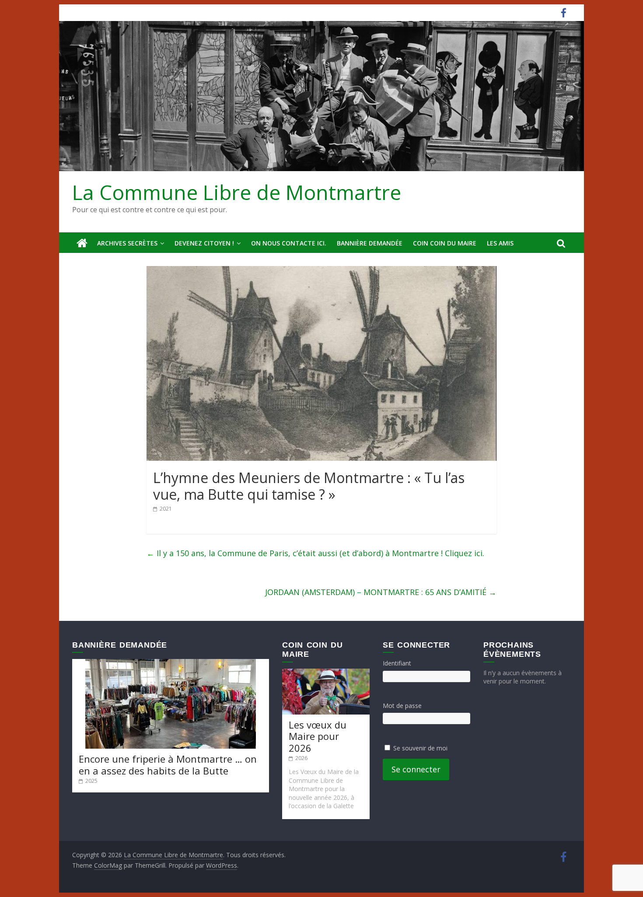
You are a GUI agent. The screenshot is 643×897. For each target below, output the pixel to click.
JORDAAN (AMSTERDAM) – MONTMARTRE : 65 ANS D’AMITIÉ (380, 592)
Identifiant (397, 663)
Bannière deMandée (369, 243)
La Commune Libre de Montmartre (236, 192)
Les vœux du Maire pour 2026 (317, 736)
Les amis (500, 243)
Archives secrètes (127, 243)
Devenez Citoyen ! (204, 243)
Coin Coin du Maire (444, 243)
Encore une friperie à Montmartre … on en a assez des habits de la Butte (168, 764)
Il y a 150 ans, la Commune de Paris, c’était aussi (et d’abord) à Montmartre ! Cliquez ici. (315, 553)
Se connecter (415, 769)
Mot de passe (402, 705)
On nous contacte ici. (288, 243)
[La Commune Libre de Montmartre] (82, 243)
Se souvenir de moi (420, 748)
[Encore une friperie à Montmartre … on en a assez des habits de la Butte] (170, 663)
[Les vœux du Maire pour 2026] (326, 673)
